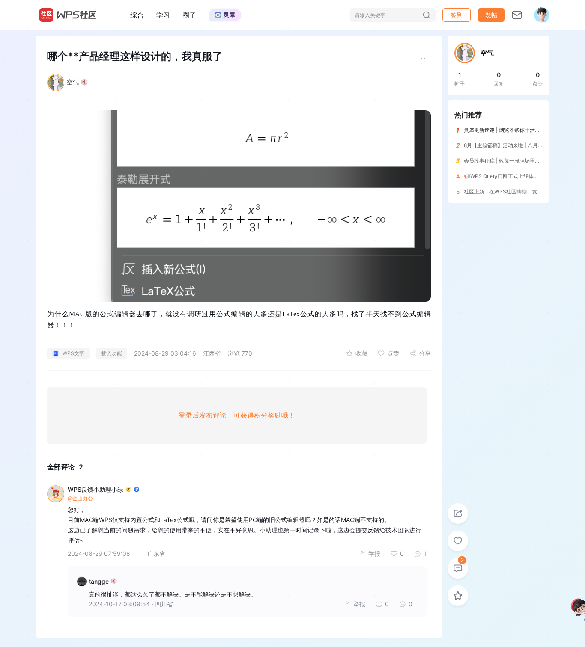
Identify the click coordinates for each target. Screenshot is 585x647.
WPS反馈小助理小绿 (95, 490)
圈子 (189, 15)
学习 (163, 15)
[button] (491, 15)
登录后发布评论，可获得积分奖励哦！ (237, 415)
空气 (73, 82)
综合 (137, 15)
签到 (457, 14)
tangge (99, 581)
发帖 (491, 14)
